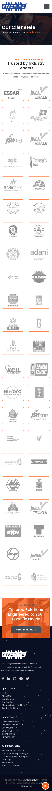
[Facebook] (3, 678)
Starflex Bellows (30, 779)
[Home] (14, 6)
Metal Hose (7, 762)
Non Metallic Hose (10, 765)
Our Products (8, 702)
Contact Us (7, 730)
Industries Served (10, 724)
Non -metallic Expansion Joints (16, 753)
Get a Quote (7, 727)
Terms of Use (8, 733)
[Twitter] (27, 678)
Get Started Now (24, 629)
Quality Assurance (10, 721)
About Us (16, 32)
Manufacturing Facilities (13, 705)
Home (5, 32)
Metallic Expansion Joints (13, 750)
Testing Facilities (10, 708)
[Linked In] (8, 678)
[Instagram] (14, 678)
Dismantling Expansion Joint (15, 756)
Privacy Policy (8, 736)
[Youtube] (21, 678)
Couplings (6, 759)
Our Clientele (8, 699)
